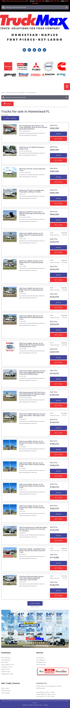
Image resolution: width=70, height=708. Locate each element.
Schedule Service (41, 662)
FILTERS (8, 104)
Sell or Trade (5, 688)
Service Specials (41, 664)
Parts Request (40, 660)
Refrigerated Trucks (7, 674)
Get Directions (40, 688)
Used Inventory (5, 660)
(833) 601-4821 (44, 692)
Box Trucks (4, 662)
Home (3, 92)
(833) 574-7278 (45, 696)
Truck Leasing (5, 693)
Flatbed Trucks (5, 671)
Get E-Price (58, 139)
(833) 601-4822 (46, 694)
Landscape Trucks (6, 667)
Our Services (40, 658)
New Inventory (5, 658)
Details (58, 134)
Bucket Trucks (5, 669)
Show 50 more (35, 606)
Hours (52, 692)
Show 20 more (35, 603)
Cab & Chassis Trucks (7, 664)
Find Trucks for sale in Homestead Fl (15, 92)
